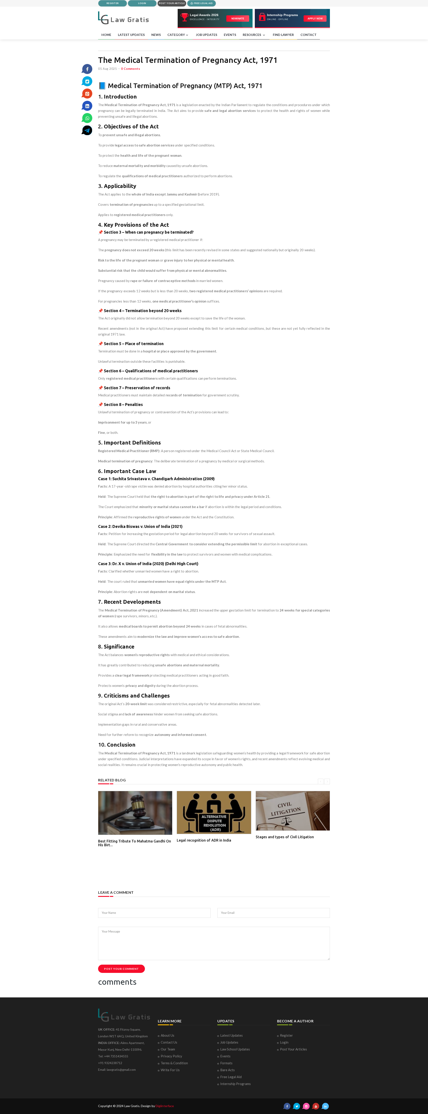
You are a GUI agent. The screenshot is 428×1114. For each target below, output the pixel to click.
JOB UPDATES (206, 35)
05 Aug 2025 (107, 68)
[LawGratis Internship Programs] (292, 18)
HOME (106, 35)
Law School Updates (235, 1049)
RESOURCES (252, 35)
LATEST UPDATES (131, 35)
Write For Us (170, 1070)
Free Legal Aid (231, 1077)
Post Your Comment (121, 968)
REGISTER (113, 3)
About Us (167, 1035)
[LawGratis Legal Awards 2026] (215, 18)
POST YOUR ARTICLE (172, 3)
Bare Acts (227, 1070)
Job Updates (229, 1042)
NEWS (156, 35)
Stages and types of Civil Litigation (285, 837)
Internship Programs (235, 1084)
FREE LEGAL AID (203, 3)
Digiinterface (165, 1106)
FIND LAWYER (283, 35)
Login (284, 1042)
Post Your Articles (293, 1049)
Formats (226, 1063)
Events (225, 1056)
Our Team (168, 1049)
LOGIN (142, 3)
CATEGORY (176, 35)
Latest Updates (231, 1035)
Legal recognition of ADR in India (204, 840)
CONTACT (308, 35)
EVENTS (230, 35)
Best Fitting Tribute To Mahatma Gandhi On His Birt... (134, 843)
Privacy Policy (171, 1056)
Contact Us (169, 1042)
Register (286, 1035)
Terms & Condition (174, 1063)
